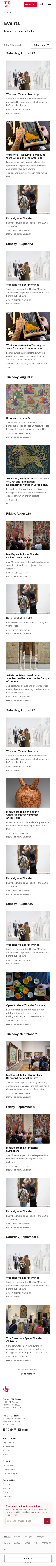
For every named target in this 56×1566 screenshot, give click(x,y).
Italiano (7, 1543)
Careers (6, 1484)
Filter (26, 1558)
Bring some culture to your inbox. (23, 1506)
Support (6, 1461)
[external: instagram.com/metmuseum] (15, 1429)
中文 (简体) (46, 1543)
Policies (6, 1450)
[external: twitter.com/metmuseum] (7, 1429)
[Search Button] (42, 4)
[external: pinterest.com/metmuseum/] (11, 1429)
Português (29, 1536)
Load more (26, 1373)
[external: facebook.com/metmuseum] (4, 1429)
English (7, 1536)
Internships (7, 1496)
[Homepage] (7, 4)
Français (40, 1536)
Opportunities (9, 1480)
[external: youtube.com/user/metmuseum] (23, 1429)
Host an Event (9, 1469)
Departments (8, 1442)
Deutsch (17, 1543)
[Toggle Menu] (49, 4)
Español (17, 1536)
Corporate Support (11, 1473)
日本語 (27, 1543)
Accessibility (8, 1446)
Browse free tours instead (18, 31)
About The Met (9, 1438)
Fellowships (8, 1492)
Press (5, 1454)
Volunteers (7, 1488)
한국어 (36, 1543)
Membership (8, 1465)
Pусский (7, 1549)
